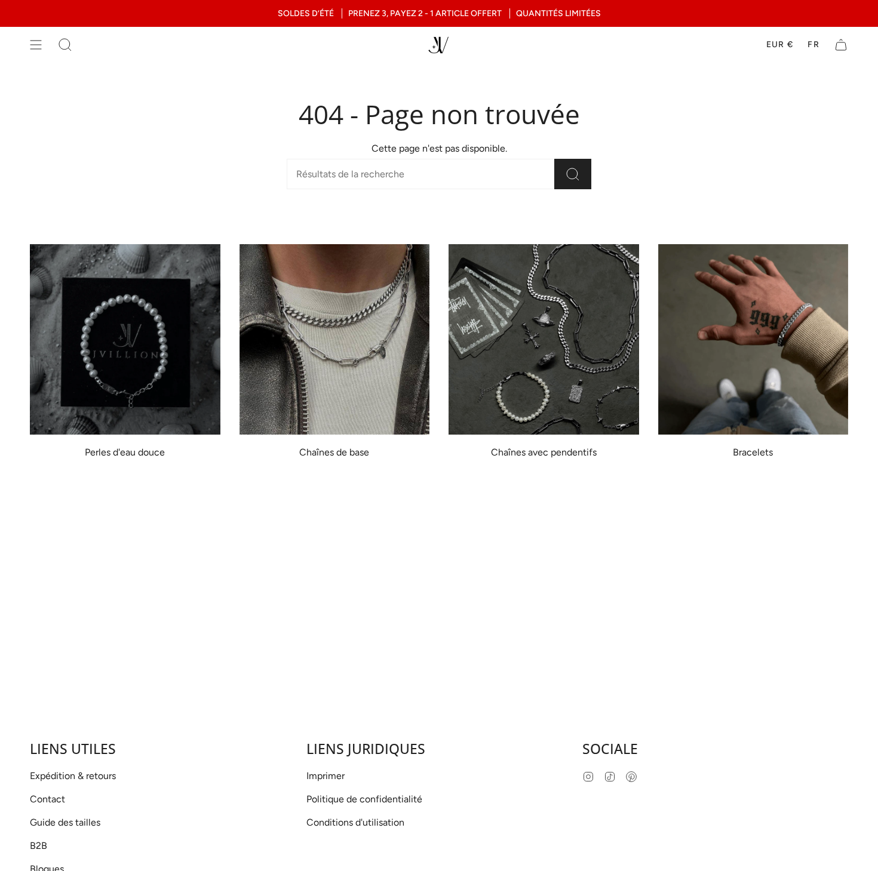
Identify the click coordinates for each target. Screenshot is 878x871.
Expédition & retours (73, 775)
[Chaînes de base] (335, 339)
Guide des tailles (65, 822)
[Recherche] (572, 174)
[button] (65, 45)
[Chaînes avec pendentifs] (544, 339)
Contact (47, 799)
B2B (38, 845)
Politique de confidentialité (364, 799)
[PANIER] (841, 45)
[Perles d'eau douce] (125, 339)
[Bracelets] (753, 339)
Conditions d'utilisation (355, 822)
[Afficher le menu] (36, 45)
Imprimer (325, 775)
